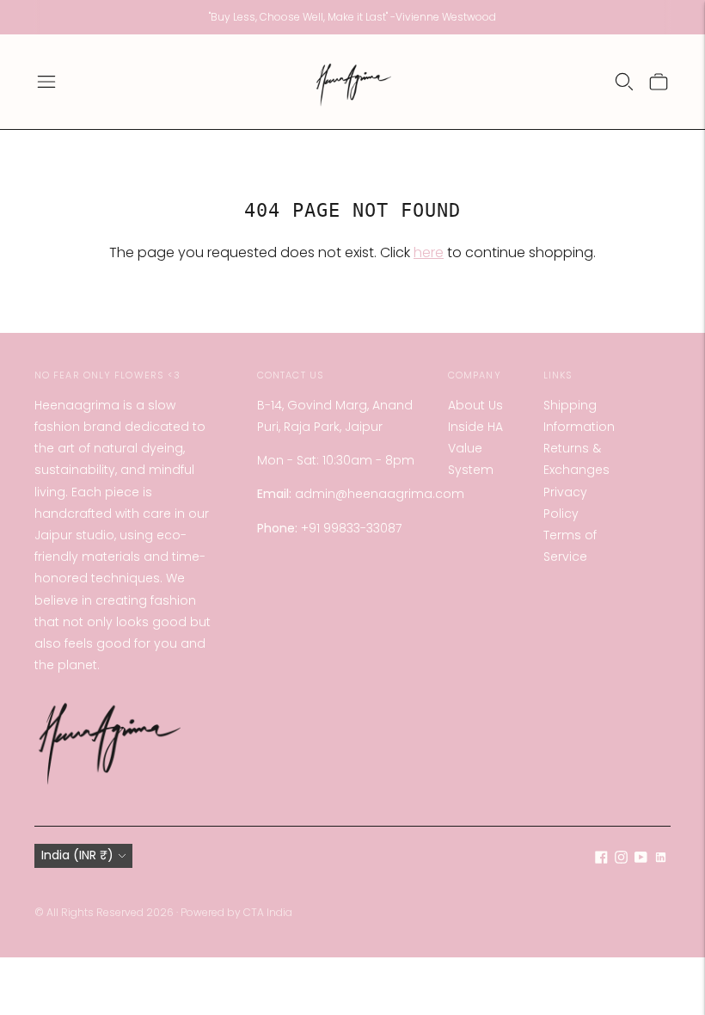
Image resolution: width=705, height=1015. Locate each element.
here (429, 252)
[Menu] (46, 82)
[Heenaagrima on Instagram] (621, 859)
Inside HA (475, 426)
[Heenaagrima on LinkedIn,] (660, 859)
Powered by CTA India (236, 912)
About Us (475, 405)
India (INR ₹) (77, 855)
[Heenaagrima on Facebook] (601, 859)
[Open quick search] (624, 82)
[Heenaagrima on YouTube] (640, 859)
